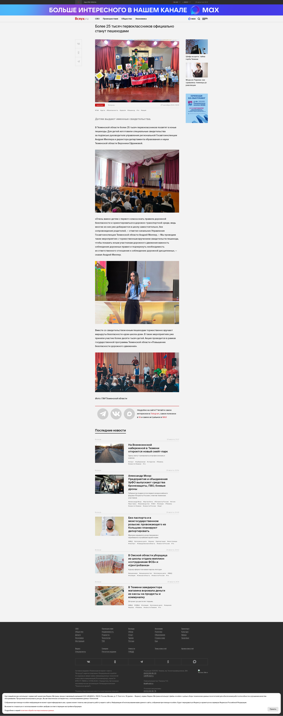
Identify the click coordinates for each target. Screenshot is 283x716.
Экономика (141, 19)
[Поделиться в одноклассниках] (78, 52)
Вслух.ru (81, 18)
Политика (158, 632)
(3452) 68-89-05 (150, 673)
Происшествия (110, 19)
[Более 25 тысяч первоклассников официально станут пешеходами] (137, 70)
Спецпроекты (80, 652)
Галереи (105, 648)
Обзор (130, 632)
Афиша (183, 635)
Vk (140, 417)
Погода (131, 641)
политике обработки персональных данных (37, 710)
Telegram (155, 413)
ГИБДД (131, 652)
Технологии (106, 638)
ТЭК (103, 641)
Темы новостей (160, 648)
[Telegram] (141, 662)
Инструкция (79, 641)
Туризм (131, 638)
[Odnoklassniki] (115, 662)
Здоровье (185, 638)
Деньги (78, 635)
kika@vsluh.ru (148, 683)
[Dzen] (168, 662)
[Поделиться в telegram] (78, 61)
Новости (131, 648)
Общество (126, 19)
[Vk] (88, 662)
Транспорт (100, 105)
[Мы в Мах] (192, 19)
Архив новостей (187, 648)
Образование (160, 635)
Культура (184, 632)
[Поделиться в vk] (78, 43)
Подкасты (106, 635)
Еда (156, 641)
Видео (77, 648)
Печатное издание (109, 652)
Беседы (131, 629)
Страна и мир (160, 638)
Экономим (159, 629)
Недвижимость (108, 632)
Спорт (130, 635)
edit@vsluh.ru (149, 676)
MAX (164, 417)
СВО (97, 19)
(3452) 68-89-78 (150, 691)
